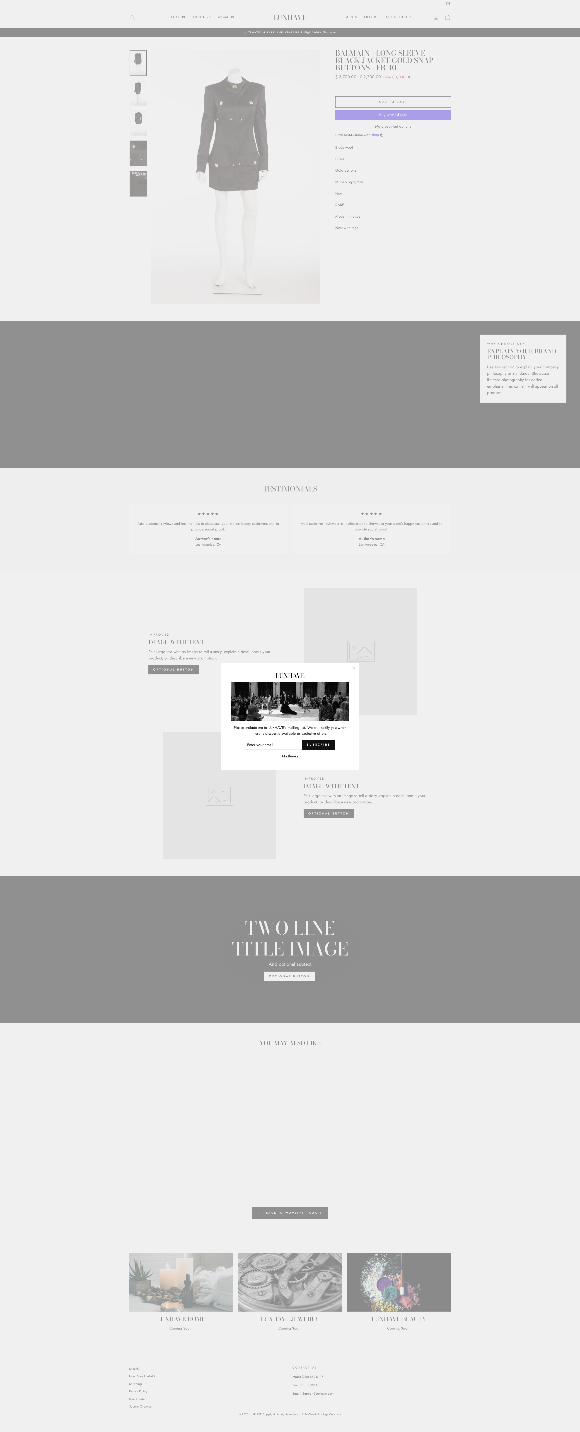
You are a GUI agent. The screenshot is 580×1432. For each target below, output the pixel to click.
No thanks (290, 756)
